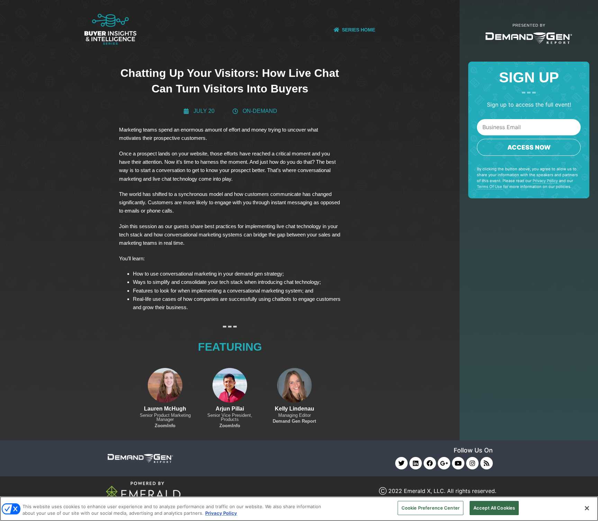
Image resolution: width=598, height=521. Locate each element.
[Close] (587, 508)
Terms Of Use (489, 186)
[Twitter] (401, 463)
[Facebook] (430, 463)
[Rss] (486, 463)
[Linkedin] (415, 463)
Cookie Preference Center (430, 508)
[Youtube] (458, 463)
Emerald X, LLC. (424, 490)
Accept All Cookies (494, 508)
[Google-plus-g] (444, 463)
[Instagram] (472, 463)
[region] (299, 508)
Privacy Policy (545, 180)
